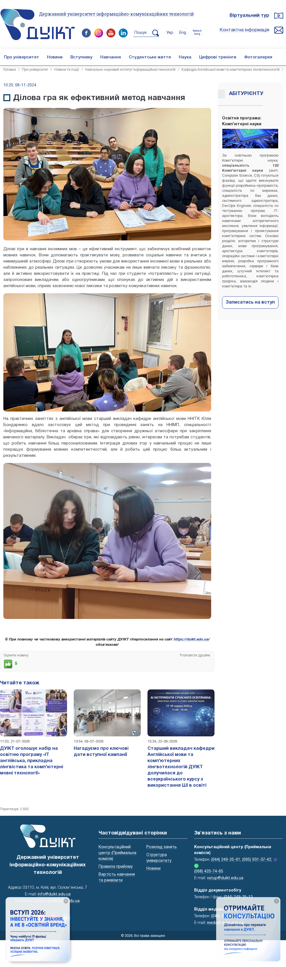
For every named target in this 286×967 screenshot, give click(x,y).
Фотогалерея (258, 57)
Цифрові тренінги (217, 57)
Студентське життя (150, 57)
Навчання (110, 57)
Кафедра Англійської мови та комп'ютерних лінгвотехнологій (231, 69)
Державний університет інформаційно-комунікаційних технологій (116, 14)
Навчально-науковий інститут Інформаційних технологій (130, 69)
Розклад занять (161, 847)
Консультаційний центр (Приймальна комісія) (117, 853)
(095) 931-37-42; (257, 860)
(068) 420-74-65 (208, 871)
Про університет (21, 57)
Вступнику (81, 57)
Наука (185, 57)
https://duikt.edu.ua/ (192, 639)
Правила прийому (116, 867)
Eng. (183, 33)
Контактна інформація (244, 30)
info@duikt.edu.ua (54, 894)
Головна (9, 69)
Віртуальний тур (249, 15)
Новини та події (66, 69)
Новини (55, 57)
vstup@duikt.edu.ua (225, 878)
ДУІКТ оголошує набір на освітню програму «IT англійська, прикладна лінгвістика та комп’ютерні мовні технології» (31, 761)
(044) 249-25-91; (226, 860)
